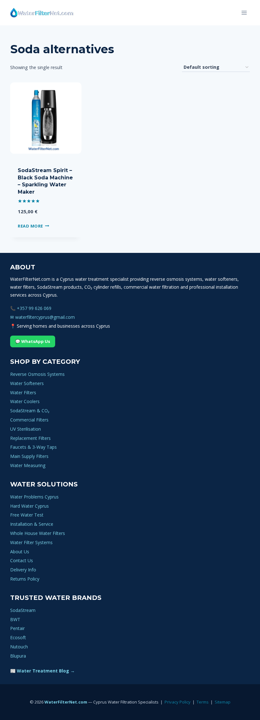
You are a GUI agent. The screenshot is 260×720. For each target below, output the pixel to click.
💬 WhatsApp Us (32, 341)
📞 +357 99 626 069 (30, 308)
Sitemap (223, 702)
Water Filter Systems (31, 542)
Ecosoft (18, 637)
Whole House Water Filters (37, 533)
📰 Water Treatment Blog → (42, 671)
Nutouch (19, 647)
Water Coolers (25, 401)
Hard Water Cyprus (29, 506)
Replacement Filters (30, 438)
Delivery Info (23, 570)
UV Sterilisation (25, 429)
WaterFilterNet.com (65, 702)
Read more (30, 226)
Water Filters (23, 392)
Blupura (18, 656)
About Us (19, 552)
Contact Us (21, 560)
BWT (15, 619)
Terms (203, 702)
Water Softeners (27, 383)
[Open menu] (244, 12)
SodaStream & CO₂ (29, 411)
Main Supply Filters (29, 456)
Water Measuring (27, 465)
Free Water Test (26, 515)
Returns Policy (24, 579)
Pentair (17, 628)
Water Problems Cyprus (34, 497)
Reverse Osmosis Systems (37, 374)
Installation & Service (31, 524)
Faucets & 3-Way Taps (33, 447)
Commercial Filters (29, 420)
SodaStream (23, 610)
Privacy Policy (178, 702)
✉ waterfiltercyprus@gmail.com (42, 317)
